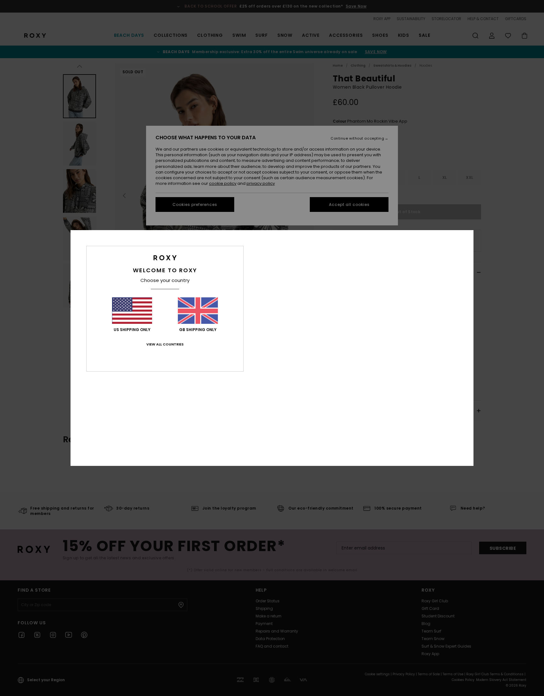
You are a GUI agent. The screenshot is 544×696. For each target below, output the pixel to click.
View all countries (165, 344)
